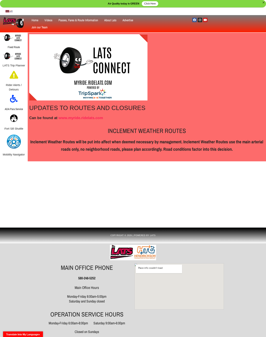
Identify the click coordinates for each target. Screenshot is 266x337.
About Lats (110, 20)
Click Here (150, 3)
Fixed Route (14, 47)
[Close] (263, 2)
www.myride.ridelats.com (80, 118)
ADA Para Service (14, 109)
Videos (48, 20)
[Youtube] (205, 20)
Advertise (128, 20)
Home (35, 20)
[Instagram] (200, 20)
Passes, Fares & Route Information (78, 20)
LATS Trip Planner (14, 65)
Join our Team (40, 27)
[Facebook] (194, 20)
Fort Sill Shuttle (13, 128)
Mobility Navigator (14, 154)
